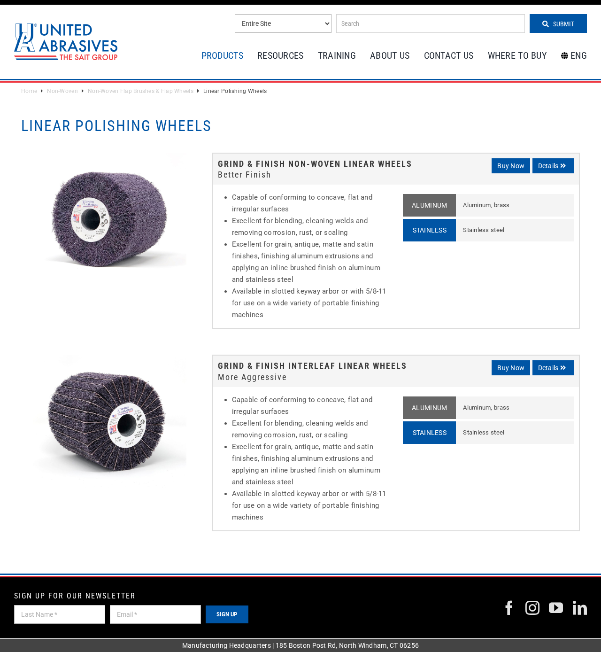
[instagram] (532, 608)
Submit (563, 24)
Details (549, 166)
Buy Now (510, 166)
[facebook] (509, 608)
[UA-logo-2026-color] (65, 41)
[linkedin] (580, 608)
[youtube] (556, 608)
